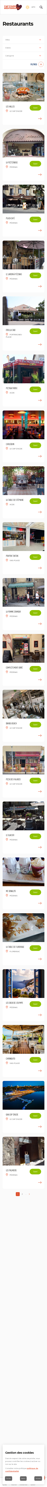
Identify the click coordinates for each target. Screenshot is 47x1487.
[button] (23, 64)
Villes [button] (7, 40)
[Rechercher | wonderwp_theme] (41, 7)
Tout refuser (8, 1478)
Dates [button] (8, 48)
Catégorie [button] (9, 56)
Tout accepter (38, 1478)
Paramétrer (23, 1478)
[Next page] (29, 1194)
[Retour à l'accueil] (13, 7)
